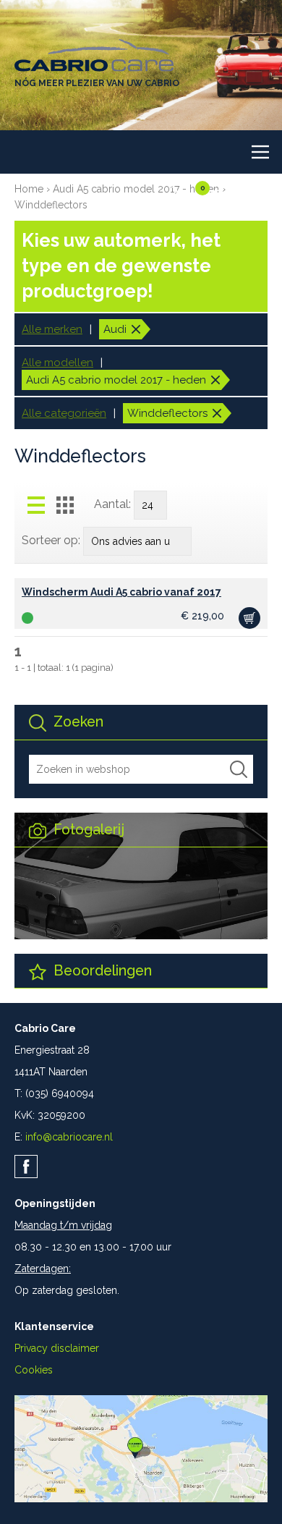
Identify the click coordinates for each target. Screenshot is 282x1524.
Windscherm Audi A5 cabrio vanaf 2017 (121, 592)
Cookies (33, 1370)
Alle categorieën (64, 413)
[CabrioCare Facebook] (26, 1166)
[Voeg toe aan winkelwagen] (249, 618)
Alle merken (52, 329)
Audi (115, 329)
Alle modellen (57, 362)
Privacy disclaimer (56, 1348)
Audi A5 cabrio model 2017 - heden (136, 189)
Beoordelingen (101, 970)
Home (28, 189)
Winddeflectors (50, 205)
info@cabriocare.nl (69, 1137)
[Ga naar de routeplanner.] (141, 1498)
